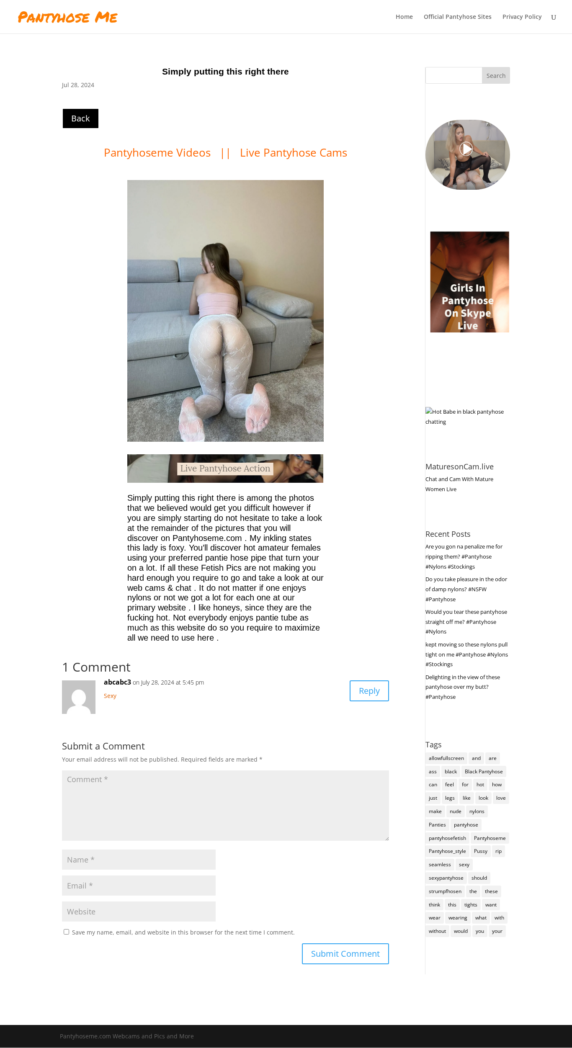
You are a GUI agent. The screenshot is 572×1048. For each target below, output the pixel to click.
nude (455, 811)
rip (498, 851)
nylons (476, 811)
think (434, 904)
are (493, 758)
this (452, 904)
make (435, 811)
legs (450, 797)
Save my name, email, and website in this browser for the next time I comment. (183, 932)
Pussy (480, 851)
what (481, 917)
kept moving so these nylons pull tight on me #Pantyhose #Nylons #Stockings (466, 654)
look (483, 797)
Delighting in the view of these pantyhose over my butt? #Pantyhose (462, 687)
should (479, 877)
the (473, 891)
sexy (464, 864)
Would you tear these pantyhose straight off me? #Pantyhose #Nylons (466, 622)
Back (80, 118)
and (476, 758)
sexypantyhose (446, 877)
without (437, 931)
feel (449, 784)
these (491, 891)
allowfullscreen (446, 758)
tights (470, 904)
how (497, 784)
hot (480, 784)
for (465, 784)
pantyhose (466, 824)
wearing (457, 917)
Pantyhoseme (490, 838)
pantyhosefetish (447, 838)
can (433, 784)
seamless (440, 864)
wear (435, 917)
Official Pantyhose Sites (458, 17)
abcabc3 (117, 682)
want (491, 904)
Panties (437, 824)
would (461, 931)
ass (433, 771)
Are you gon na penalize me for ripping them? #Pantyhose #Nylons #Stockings (463, 556)
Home (404, 17)
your (497, 931)
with (499, 917)
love (501, 797)
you (480, 931)
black (451, 771)
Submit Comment (345, 953)
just (433, 797)
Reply (369, 690)
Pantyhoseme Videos (159, 152)
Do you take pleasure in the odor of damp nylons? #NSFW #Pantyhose (466, 589)
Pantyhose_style (447, 851)
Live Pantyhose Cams (293, 152)
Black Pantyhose (484, 771)
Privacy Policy (522, 17)
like (467, 797)
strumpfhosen (445, 891)
